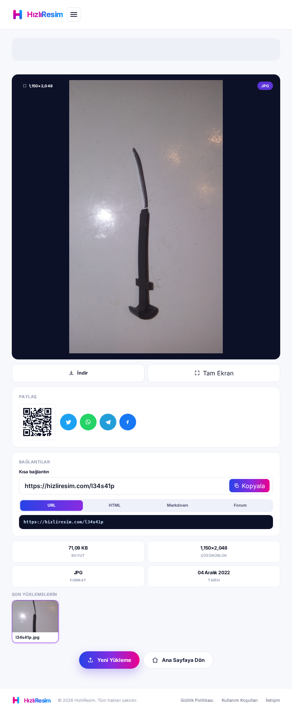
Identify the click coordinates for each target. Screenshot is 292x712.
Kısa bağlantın (34, 471)
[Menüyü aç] (74, 14)
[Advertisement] (146, 49)
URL (52, 505)
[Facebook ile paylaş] (127, 422)
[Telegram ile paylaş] (108, 422)
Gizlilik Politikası (197, 700)
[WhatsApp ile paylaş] (88, 422)
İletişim (273, 700)
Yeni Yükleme (114, 660)
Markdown (177, 505)
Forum (240, 505)
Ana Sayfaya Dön (183, 660)
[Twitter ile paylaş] (68, 422)
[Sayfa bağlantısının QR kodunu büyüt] (37, 422)
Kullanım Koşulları (240, 700)
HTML (115, 505)
